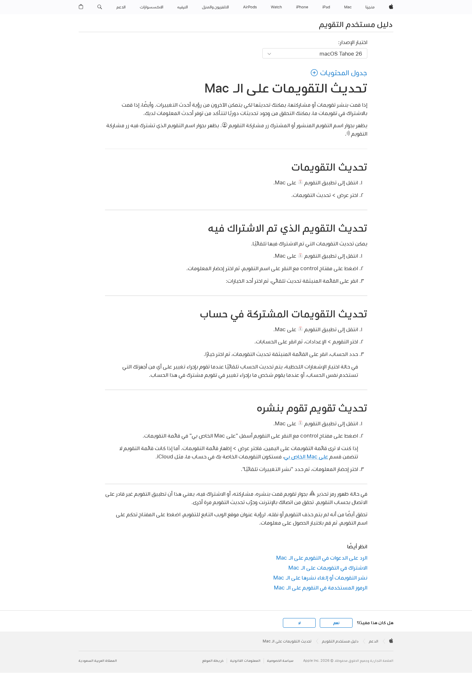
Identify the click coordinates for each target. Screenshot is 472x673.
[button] (100, 7)
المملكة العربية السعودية (98, 660)
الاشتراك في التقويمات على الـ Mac (327, 567)
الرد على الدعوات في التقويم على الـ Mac (321, 557)
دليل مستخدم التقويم (355, 24)
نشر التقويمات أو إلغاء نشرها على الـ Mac (320, 577)
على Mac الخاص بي (306, 456)
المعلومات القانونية (245, 660)
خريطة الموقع (212, 660)
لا (299, 623)
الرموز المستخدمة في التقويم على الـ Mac (320, 587)
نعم (336, 623)
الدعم (373, 641)
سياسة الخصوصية (280, 660)
